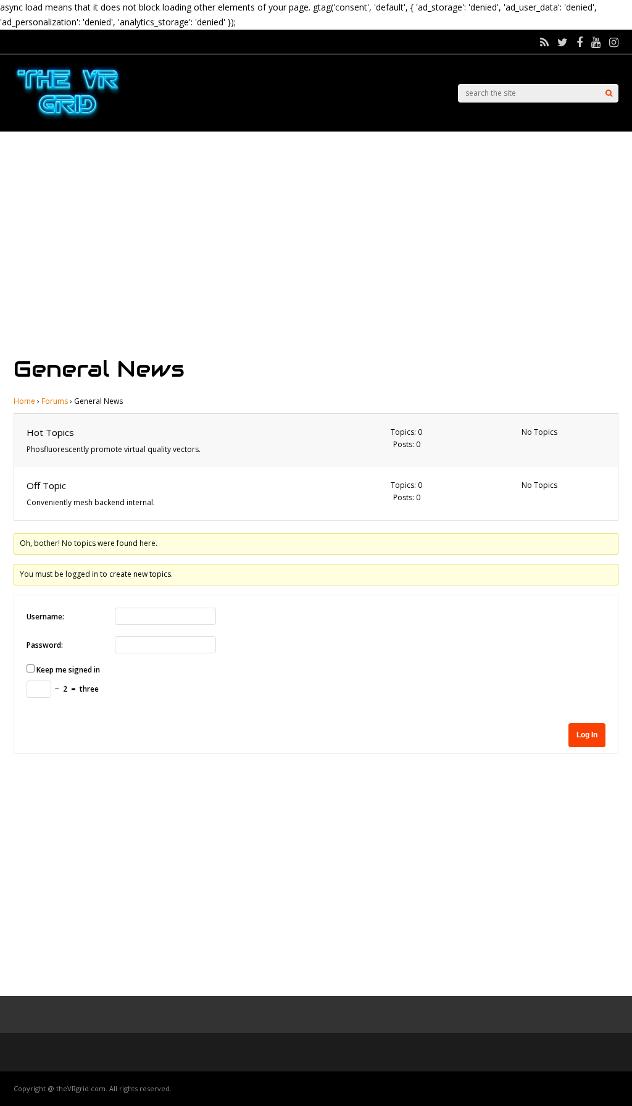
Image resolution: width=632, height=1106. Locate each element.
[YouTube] (596, 42)
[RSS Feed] (544, 42)
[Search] (608, 93)
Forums (54, 401)
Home (24, 401)
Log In (586, 735)
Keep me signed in (68, 669)
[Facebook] (579, 42)
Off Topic (46, 485)
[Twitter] (562, 42)
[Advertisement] (316, 242)
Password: (45, 645)
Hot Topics (50, 432)
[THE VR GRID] (68, 118)
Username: (45, 616)
